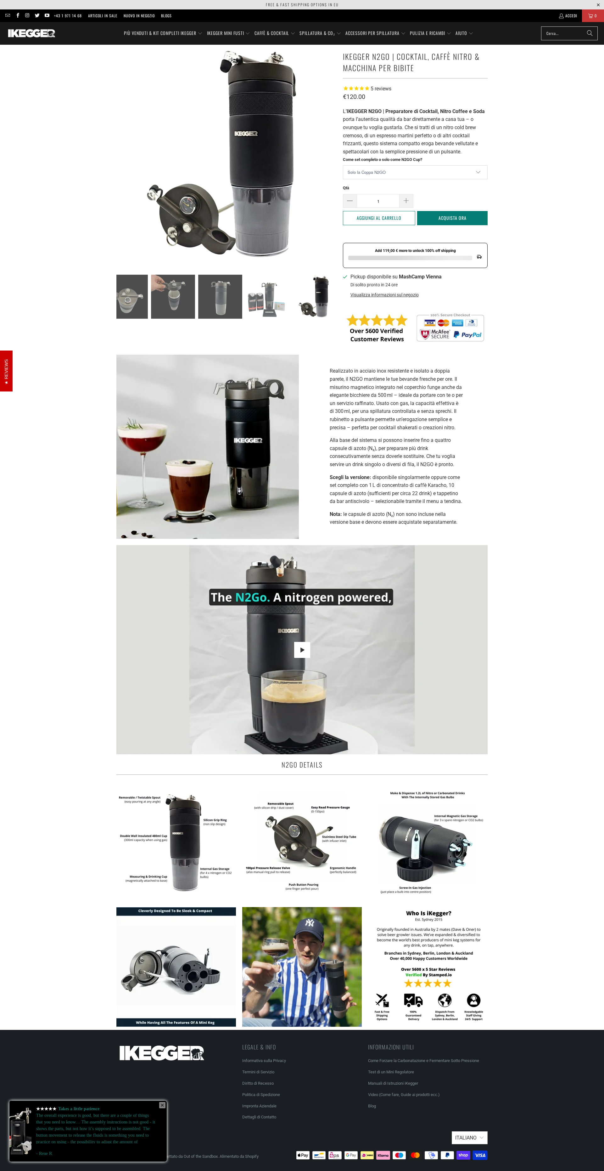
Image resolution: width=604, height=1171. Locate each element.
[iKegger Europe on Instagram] (27, 15)
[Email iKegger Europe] (7, 15)
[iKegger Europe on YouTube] (46, 15)
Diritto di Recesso (258, 1083)
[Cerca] (590, 33)
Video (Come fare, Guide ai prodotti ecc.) (404, 1094)
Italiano (466, 1138)
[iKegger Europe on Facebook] (17, 15)
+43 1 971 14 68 (68, 15)
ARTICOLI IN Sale (102, 15)
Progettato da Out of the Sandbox (188, 1156)
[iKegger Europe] (31, 33)
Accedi (571, 15)
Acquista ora (453, 217)
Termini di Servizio (258, 1072)
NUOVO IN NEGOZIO (139, 15)
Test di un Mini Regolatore (391, 1072)
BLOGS (166, 15)
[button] (163, 33)
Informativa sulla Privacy (264, 1060)
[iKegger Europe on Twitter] (37, 15)
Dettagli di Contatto (259, 1117)
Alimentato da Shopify (239, 1156)
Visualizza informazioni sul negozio (384, 294)
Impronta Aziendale (259, 1106)
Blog (372, 1106)
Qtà (346, 188)
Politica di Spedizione (261, 1094)
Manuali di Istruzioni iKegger (393, 1083)
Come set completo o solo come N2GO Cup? (382, 159)
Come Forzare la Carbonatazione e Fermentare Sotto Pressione (423, 1060)
